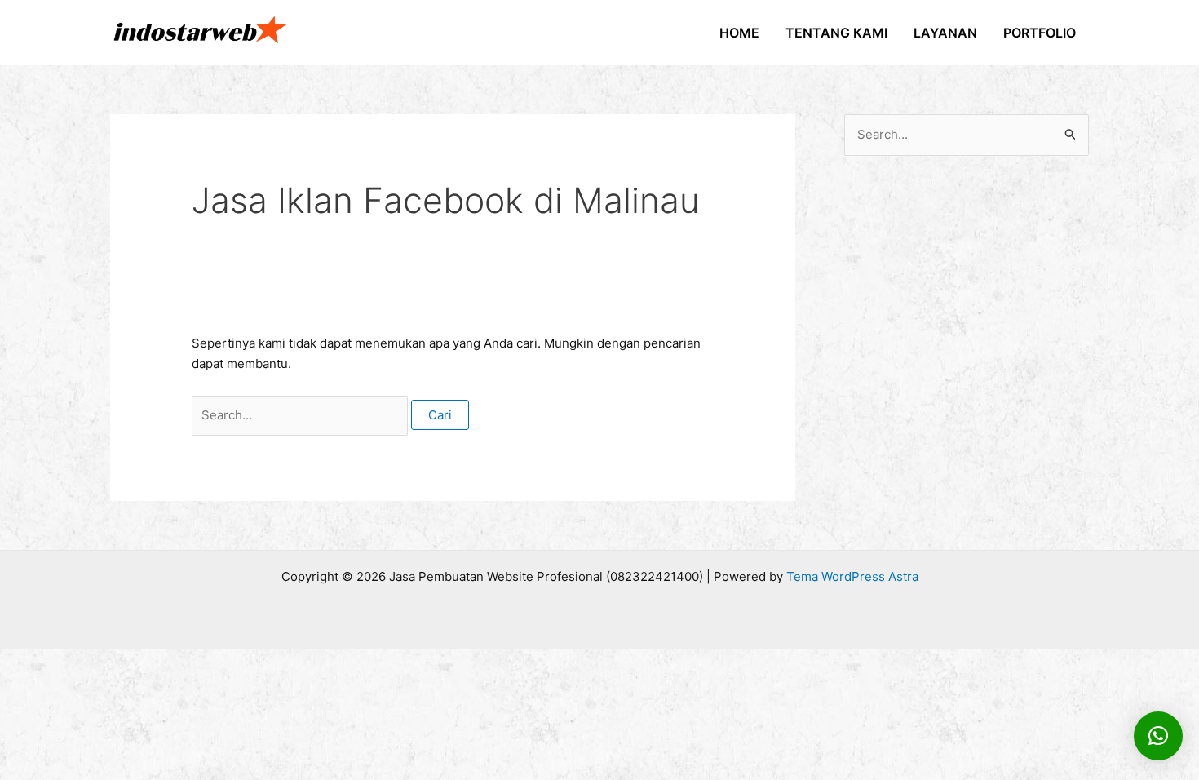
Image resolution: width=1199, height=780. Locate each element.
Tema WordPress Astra (852, 576)
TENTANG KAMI (836, 32)
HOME (739, 32)
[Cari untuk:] (301, 415)
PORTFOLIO (1039, 32)
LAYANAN (945, 32)
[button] (1158, 735)
